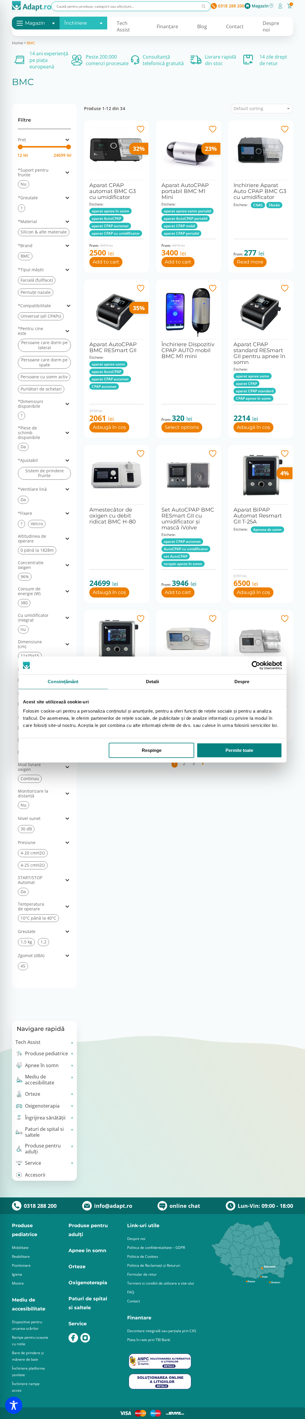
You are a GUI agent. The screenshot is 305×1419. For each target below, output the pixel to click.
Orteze (77, 1266)
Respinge (151, 750)
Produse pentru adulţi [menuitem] (43, 1148)
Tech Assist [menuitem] (28, 1042)
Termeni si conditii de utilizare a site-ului (160, 1283)
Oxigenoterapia (88, 1282)
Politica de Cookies (142, 1256)
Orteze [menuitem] (32, 1094)
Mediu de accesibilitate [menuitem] (39, 1079)
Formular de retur (142, 1274)
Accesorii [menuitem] (35, 1175)
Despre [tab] (242, 681)
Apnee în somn (87, 1250)
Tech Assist (123, 26)
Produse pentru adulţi (88, 1230)
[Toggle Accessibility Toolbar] (13, 1405)
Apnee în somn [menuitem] (42, 1065)
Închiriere (75, 23)
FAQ (130, 1292)
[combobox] (262, 108)
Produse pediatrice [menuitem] (46, 1053)
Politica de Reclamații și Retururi (153, 1265)
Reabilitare (21, 1256)
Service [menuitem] (33, 1163)
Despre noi (136, 1238)
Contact (235, 26)
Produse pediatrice (24, 1230)
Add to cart (106, 262)
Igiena (17, 1274)
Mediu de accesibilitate (28, 1304)
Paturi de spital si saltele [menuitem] (44, 1132)
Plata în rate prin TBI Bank (148, 1339)
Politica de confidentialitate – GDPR (156, 1247)
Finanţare (167, 26)
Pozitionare (21, 1265)
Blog (202, 26)
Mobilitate (20, 1247)
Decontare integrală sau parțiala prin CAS (161, 1330)
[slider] (20, 147)
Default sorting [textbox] (248, 108)
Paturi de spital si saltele (88, 1303)
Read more (250, 262)
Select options (182, 427)
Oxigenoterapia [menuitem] (42, 1106)
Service (78, 1324)
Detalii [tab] (152, 681)
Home (17, 43)
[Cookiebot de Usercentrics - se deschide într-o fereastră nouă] (256, 665)
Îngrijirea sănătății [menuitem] (45, 1117)
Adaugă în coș (109, 427)
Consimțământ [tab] (63, 681)
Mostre (18, 1283)
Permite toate (239, 750)
